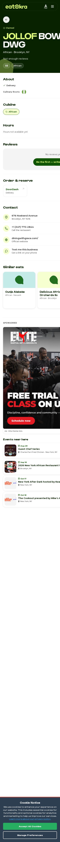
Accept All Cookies (30, 826)
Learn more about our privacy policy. (30, 819)
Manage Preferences (30, 835)
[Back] (6, 19)
